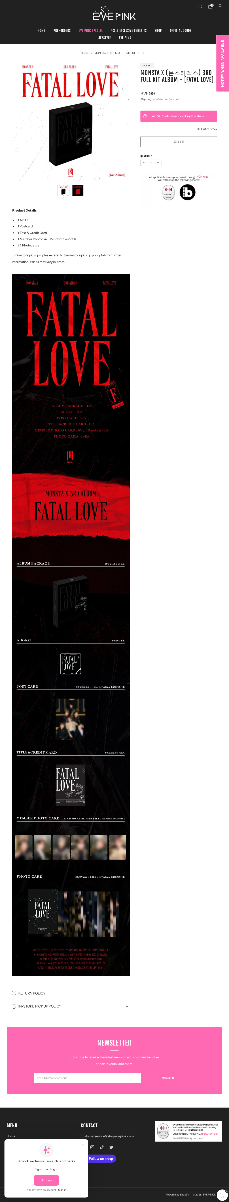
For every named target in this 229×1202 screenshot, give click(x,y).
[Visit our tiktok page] (102, 1147)
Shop (158, 30)
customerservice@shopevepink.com (107, 1136)
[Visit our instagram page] (92, 1147)
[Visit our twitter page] (111, 1147)
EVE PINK (125, 38)
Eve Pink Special (91, 30)
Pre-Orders (62, 30)
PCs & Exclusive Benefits (129, 30)
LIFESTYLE (104, 38)
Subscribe (168, 1078)
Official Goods (180, 30)
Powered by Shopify (177, 1194)
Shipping (145, 99)
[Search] (200, 6)
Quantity (146, 156)
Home (41, 30)
